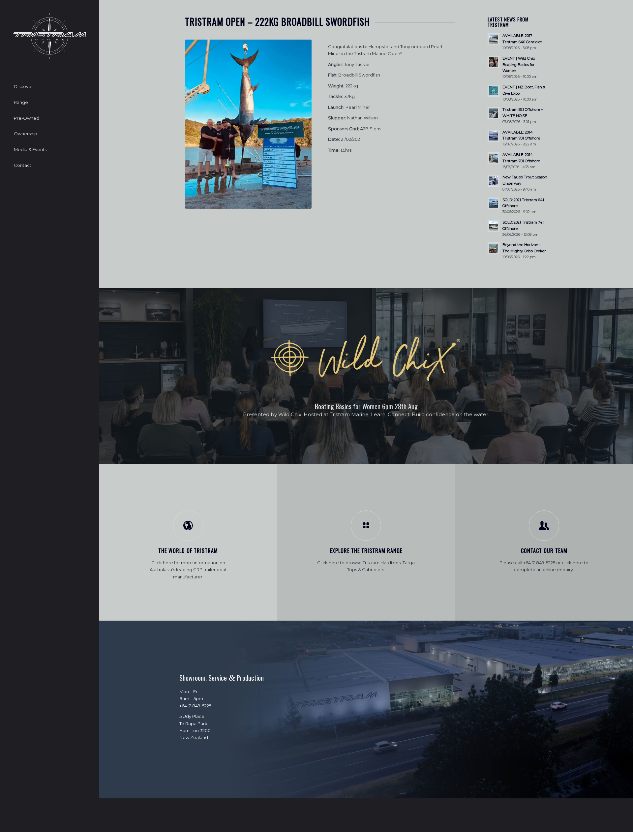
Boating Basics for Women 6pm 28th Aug (366, 406)
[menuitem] (49, 87)
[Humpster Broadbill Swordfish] (248, 124)
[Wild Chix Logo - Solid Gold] (366, 358)
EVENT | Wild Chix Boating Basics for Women (518, 64)
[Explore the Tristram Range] (366, 525)
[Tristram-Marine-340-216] (49, 36)
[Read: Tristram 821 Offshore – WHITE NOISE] (493, 113)
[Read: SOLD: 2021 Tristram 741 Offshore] (493, 226)
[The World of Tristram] (188, 525)
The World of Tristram (188, 551)
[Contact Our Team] (544, 525)
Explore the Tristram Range (366, 551)
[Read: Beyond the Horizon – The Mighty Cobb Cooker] (493, 248)
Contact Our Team (544, 551)
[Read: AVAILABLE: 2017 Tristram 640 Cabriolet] (493, 39)
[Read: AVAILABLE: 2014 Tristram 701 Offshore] (493, 136)
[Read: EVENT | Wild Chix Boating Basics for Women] (493, 62)
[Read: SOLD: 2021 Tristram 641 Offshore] (493, 203)
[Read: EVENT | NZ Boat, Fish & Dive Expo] (493, 91)
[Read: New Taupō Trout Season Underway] (493, 181)
